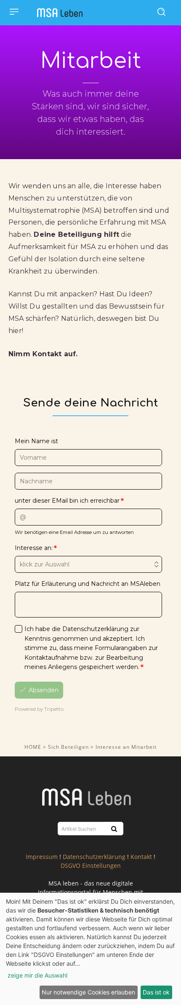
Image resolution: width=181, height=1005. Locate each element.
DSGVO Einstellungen (91, 865)
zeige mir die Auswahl (37, 975)
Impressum (42, 857)
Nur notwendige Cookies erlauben (88, 992)
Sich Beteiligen (69, 746)
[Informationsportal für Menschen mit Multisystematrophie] (62, 12)
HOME (32, 746)
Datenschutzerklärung (94, 857)
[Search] (113, 828)
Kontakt (141, 857)
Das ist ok (156, 992)
